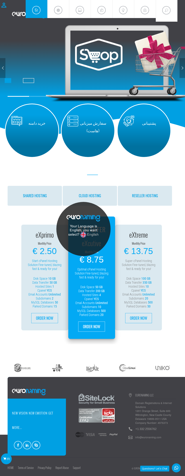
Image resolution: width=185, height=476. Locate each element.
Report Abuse (62, 468)
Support (77, 468)
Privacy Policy (44, 468)
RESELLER (145, 195)
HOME (11, 468)
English (92, 234)
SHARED (35, 195)
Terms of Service (26, 468)
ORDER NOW (44, 318)
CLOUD (90, 195)
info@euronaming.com (148, 437)
